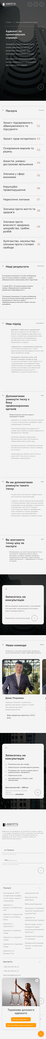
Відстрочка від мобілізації (31, 898)
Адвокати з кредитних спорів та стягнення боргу (13, 917)
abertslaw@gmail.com (12, 975)
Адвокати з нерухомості (8, 925)
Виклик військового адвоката (20, 1025)
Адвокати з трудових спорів (12, 938)
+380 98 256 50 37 (11, 971)
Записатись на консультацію (17, 618)
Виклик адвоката (20, 1019)
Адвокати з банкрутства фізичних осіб (12, 907)
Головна (8, 22)
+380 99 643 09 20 (11, 967)
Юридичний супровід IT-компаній (34, 937)
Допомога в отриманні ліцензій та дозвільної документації (34, 910)
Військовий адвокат (33, 904)
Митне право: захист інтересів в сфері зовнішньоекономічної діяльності (34, 928)
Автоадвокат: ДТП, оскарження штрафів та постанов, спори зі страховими (12, 897)
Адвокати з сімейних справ (12, 931)
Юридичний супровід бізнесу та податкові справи (34, 945)
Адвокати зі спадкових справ (13, 945)
